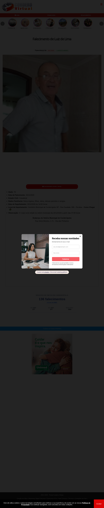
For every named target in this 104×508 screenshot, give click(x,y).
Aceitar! (98, 504)
